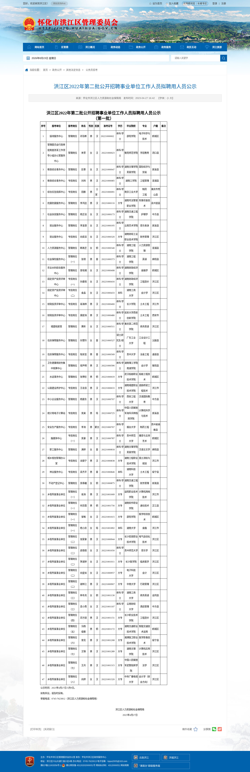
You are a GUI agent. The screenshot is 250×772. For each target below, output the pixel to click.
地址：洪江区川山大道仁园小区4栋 (56, 761)
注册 (223, 3)
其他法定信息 (73, 69)
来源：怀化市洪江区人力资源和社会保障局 (98, 98)
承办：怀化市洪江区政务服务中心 (91, 757)
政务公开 (141, 47)
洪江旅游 (217, 47)
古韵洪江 (144, 757)
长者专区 (202, 3)
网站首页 (39, 47)
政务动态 (115, 47)
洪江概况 (90, 47)
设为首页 (157, 3)
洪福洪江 (174, 757)
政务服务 (166, 47)
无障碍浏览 (189, 3)
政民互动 (191, 47)
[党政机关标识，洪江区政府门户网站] (30, 768)
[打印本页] (35, 729)
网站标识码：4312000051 (108, 765)
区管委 (64, 47)
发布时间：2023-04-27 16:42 (139, 98)
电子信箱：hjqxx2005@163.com (112, 761)
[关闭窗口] (49, 729)
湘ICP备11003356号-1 (50, 765)
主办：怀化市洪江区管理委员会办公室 (57, 757)
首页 (45, 69)
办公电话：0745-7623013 (85, 761)
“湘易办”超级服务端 (149, 765)
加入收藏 (173, 3)
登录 (214, 3)
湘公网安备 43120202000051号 (80, 765)
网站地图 (125, 765)
